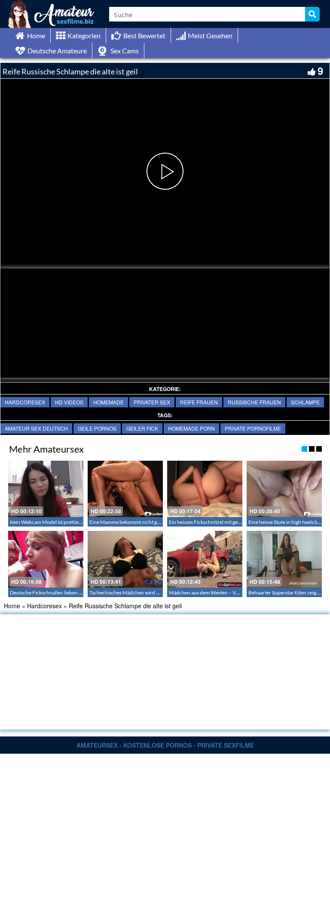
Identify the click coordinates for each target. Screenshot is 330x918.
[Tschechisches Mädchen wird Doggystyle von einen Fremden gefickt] (125, 559)
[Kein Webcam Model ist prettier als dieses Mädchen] (45, 489)
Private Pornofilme (253, 428)
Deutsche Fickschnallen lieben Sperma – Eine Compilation (74, 592)
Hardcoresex (25, 402)
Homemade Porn (191, 428)
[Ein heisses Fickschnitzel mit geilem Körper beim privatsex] (204, 489)
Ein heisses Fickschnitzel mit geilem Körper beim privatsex (233, 522)
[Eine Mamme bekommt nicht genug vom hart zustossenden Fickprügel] (125, 489)
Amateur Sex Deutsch (36, 428)
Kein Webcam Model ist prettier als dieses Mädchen (67, 522)
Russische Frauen (254, 402)
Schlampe (305, 402)
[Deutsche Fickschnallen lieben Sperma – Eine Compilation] (45, 559)
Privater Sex (152, 402)
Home (12, 605)
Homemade (108, 402)
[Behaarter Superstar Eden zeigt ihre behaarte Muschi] (284, 559)
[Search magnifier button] (312, 14)
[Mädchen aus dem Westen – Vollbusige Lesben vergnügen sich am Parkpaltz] (204, 559)
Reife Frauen (199, 402)
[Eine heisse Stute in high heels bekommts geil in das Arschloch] (284, 489)
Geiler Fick (142, 428)
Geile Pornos (97, 428)
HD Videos (69, 402)
